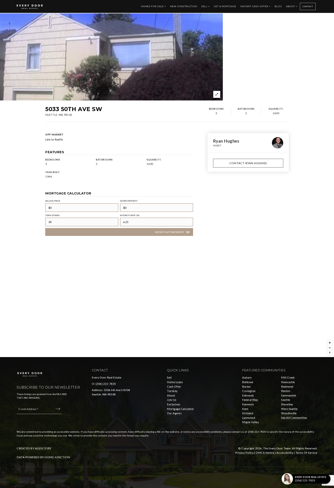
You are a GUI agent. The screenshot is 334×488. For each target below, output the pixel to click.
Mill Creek (288, 377)
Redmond (287, 386)
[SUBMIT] (58, 409)
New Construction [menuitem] (183, 6)
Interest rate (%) (130, 215)
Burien (246, 386)
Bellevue (247, 382)
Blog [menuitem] (278, 6)
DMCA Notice (265, 452)
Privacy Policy (244, 452)
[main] (167, 185)
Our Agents (174, 413)
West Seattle (289, 408)
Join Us (171, 399)
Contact (307, 6)
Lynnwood (248, 417)
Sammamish (288, 395)
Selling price (52, 201)
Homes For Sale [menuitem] (152, 6)
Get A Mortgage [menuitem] (225, 6)
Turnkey (172, 390)
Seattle (285, 399)
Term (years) (52, 215)
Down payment (129, 201)
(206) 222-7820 (106, 383)
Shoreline (287, 404)
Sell (169, 377)
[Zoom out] (329, 347)
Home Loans (175, 382)
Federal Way (250, 399)
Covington (249, 390)
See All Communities (294, 417)
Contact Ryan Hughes (248, 163)
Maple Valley (250, 422)
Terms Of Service (306, 452)
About (171, 395)
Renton (285, 390)
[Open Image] (111, 56)
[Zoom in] (329, 342)
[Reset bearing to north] (329, 352)
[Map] (167, 305)
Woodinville (289, 413)
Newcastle (288, 382)
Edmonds (248, 395)
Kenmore (248, 404)
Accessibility (284, 452)
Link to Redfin (54, 139)
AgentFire (43, 448)
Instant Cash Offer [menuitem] (254, 6)
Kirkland (247, 413)
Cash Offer (174, 386)
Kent (245, 408)
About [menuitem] (291, 6)
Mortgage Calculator (180, 408)
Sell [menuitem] (204, 6)
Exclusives (173, 404)
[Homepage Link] (30, 6)
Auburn (247, 377)
